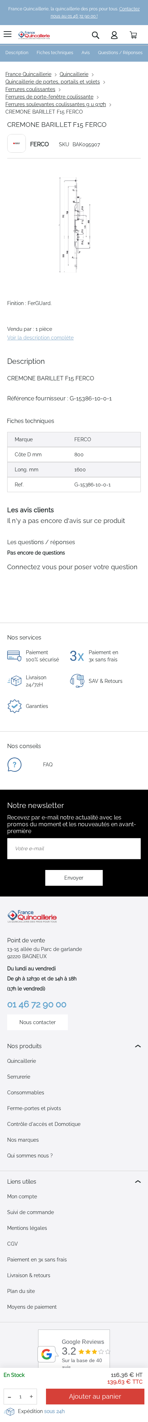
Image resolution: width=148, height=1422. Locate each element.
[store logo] (34, 35)
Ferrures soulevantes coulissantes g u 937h (55, 104)
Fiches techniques (55, 52)
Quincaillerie (74, 74)
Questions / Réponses (120, 52)
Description (16, 52)
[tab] (74, 1046)
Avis (86, 52)
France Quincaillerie (28, 74)
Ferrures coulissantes (30, 89)
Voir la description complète (40, 338)
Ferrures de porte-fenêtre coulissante (49, 97)
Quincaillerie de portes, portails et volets (52, 82)
